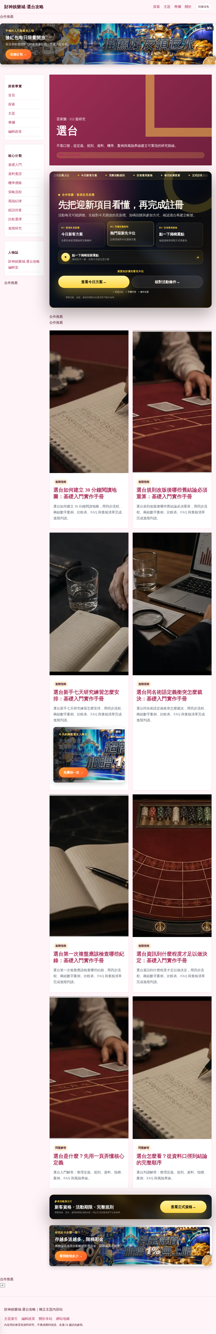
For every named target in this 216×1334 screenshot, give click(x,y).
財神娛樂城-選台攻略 (24, 6)
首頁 (11, 95)
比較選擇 (15, 219)
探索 (156, 6)
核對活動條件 (167, 282)
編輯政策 (15, 131)
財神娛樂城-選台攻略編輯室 (24, 264)
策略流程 (15, 192)
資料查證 (15, 174)
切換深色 (203, 6)
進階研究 (15, 228)
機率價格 (15, 183)
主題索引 (11, 1318)
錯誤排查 (15, 210)
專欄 (177, 6)
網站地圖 (63, 1318)
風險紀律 (15, 201)
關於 (188, 6)
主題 (167, 6)
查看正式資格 (183, 1207)
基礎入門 (15, 164)
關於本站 (45, 1318)
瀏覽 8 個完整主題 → (71, 155)
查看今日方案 (93, 282)
